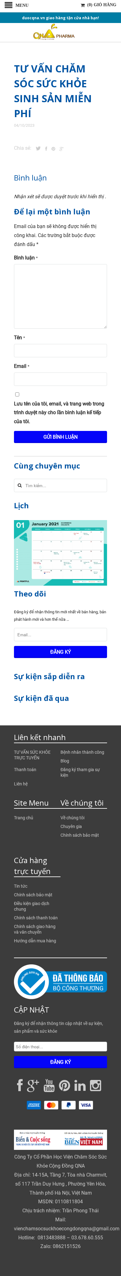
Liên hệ (21, 783)
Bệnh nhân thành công (82, 752)
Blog (64, 760)
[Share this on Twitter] (37, 148)
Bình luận (26, 258)
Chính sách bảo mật (79, 835)
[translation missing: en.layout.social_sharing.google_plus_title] (60, 149)
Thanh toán (25, 769)
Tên (19, 338)
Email (21, 366)
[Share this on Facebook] (44, 149)
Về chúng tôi (72, 817)
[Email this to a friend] (65, 149)
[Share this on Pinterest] (51, 149)
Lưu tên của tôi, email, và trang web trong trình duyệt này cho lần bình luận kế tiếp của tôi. (59, 413)
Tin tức (20, 886)
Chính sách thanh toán (36, 917)
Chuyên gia (71, 826)
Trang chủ (23, 817)
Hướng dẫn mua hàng (35, 940)
